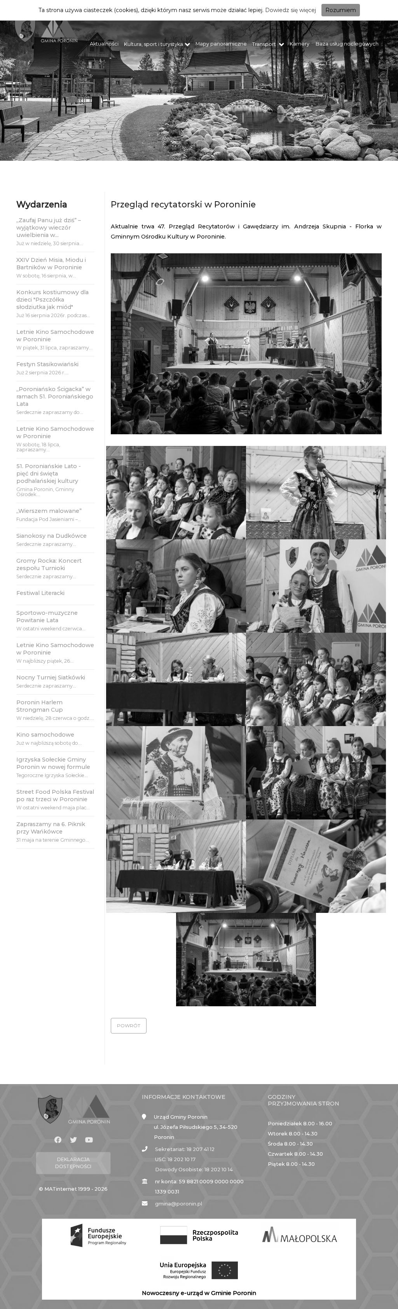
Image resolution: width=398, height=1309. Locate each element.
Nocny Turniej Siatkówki (50, 677)
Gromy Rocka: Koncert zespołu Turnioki (49, 564)
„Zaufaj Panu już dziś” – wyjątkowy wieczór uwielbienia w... (48, 228)
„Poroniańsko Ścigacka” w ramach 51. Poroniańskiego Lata (54, 396)
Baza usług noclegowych (347, 44)
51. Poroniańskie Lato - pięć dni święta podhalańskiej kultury (48, 473)
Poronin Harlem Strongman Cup (39, 706)
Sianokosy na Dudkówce (51, 535)
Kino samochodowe (45, 734)
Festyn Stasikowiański (47, 364)
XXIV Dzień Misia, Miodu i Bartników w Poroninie (51, 263)
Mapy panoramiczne (221, 44)
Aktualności (104, 44)
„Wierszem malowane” (49, 510)
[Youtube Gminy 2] (89, 1140)
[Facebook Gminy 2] (58, 1140)
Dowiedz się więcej (290, 10)
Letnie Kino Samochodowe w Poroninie (55, 335)
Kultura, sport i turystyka (153, 44)
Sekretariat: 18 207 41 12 (185, 1149)
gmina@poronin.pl (178, 1204)
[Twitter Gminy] (73, 1140)
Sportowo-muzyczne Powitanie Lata (47, 616)
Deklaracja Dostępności (73, 1162)
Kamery (299, 44)
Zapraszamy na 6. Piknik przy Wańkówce (50, 828)
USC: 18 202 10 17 (175, 1159)
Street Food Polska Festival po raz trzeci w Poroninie (55, 795)
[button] (129, 1026)
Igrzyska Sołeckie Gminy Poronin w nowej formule (53, 763)
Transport (264, 44)
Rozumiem (340, 10)
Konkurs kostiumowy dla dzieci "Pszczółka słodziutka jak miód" (52, 300)
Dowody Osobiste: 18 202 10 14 (194, 1169)
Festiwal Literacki (40, 593)
